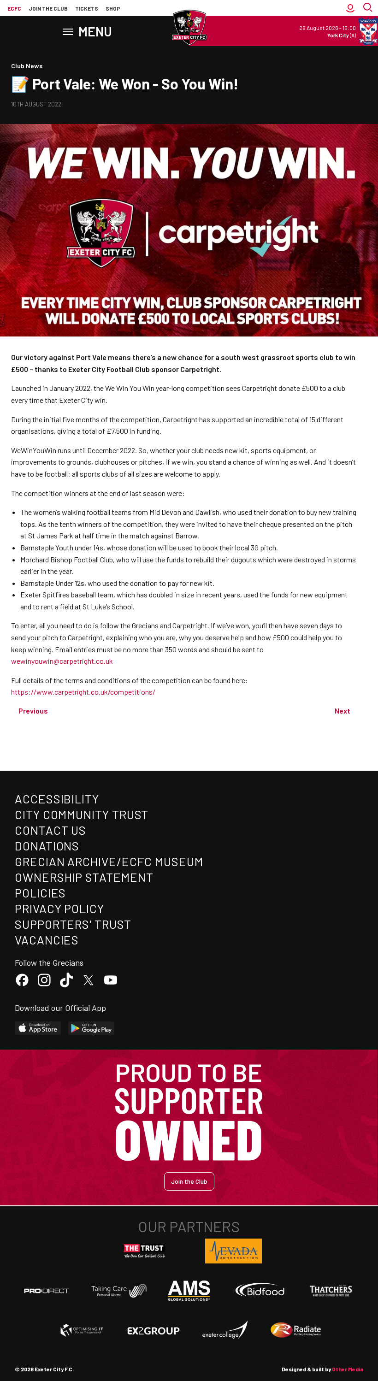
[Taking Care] (118, 1290)
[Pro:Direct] (46, 1290)
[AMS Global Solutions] (189, 1290)
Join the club (48, 8)
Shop (113, 8)
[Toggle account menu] (350, 8)
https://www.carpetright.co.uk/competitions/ (83, 691)
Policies (40, 892)
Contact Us (50, 830)
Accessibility (57, 798)
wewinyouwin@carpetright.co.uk (62, 660)
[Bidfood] (260, 1290)
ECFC (14, 8)
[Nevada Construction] (233, 1251)
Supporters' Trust (73, 924)
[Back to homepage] (189, 28)
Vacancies (47, 939)
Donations (47, 845)
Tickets (86, 8)
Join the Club (189, 1181)
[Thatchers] (331, 1291)
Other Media (347, 1369)
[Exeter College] (224, 1330)
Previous (33, 710)
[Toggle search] (369, 8)
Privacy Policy (59, 908)
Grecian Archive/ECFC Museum (109, 861)
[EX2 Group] (153, 1330)
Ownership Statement (84, 877)
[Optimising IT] (82, 1330)
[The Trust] (144, 1251)
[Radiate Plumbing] (296, 1330)
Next (342, 710)
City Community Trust (81, 814)
